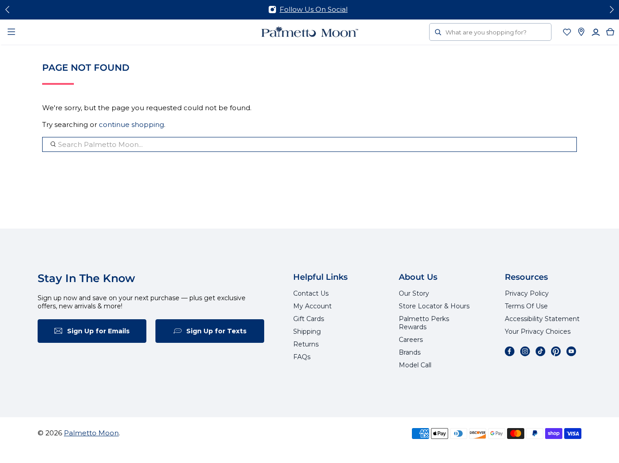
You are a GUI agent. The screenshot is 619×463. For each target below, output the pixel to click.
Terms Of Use (526, 306)
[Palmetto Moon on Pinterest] (556, 351)
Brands (410, 352)
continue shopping (131, 124)
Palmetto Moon (91, 433)
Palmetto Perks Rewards (424, 323)
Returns (306, 344)
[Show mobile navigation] (11, 31)
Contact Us (311, 293)
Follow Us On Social (314, 9)
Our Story (414, 293)
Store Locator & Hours (434, 306)
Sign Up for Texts (216, 331)
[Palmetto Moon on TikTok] (541, 351)
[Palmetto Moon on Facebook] (510, 351)
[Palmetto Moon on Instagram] (525, 351)
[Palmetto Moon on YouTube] (571, 351)
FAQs (301, 357)
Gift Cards (308, 319)
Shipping (307, 331)
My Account (312, 306)
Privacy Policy (527, 293)
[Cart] (610, 32)
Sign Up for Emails (98, 331)
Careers (411, 340)
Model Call (415, 365)
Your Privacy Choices (538, 331)
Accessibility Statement (542, 319)
